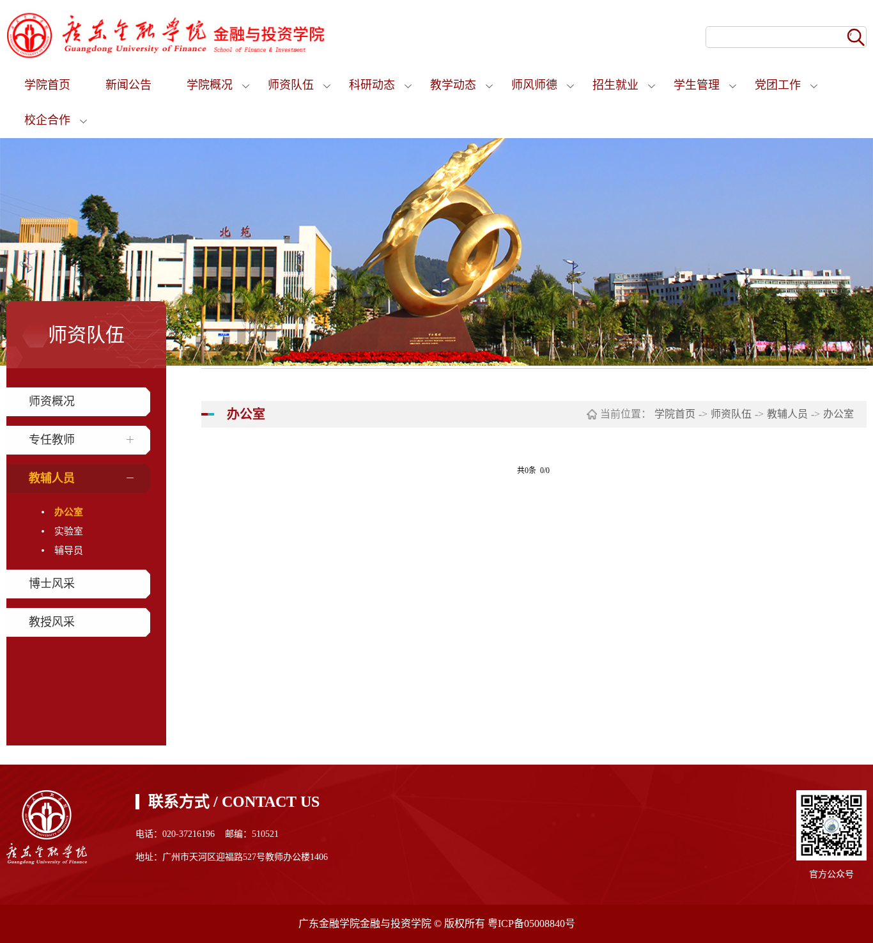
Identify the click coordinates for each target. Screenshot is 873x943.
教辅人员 (52, 478)
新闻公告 (128, 85)
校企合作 (47, 120)
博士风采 (52, 583)
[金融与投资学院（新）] (166, 34)
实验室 (68, 531)
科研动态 (372, 85)
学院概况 (210, 85)
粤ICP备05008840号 (531, 923)
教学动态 (453, 85)
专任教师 (52, 439)
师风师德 (534, 85)
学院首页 (47, 85)
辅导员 (68, 550)
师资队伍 (291, 85)
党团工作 (778, 85)
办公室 (68, 512)
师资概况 (52, 401)
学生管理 (697, 85)
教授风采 (52, 622)
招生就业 (615, 85)
